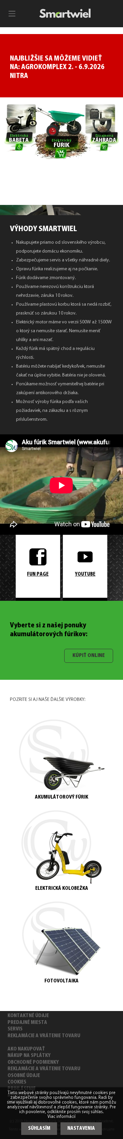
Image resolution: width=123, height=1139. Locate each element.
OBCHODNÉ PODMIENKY (33, 1062)
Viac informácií (61, 1117)
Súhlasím (39, 1128)
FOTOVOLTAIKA (61, 981)
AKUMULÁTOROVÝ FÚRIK (61, 797)
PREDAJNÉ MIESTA (27, 1023)
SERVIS (15, 1029)
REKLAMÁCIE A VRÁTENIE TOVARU (44, 1036)
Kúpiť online (88, 655)
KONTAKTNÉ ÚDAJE (28, 1016)
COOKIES (17, 1082)
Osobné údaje (24, 1076)
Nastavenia (81, 1128)
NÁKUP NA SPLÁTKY (29, 1056)
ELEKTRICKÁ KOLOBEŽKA (61, 888)
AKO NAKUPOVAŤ (26, 1049)
